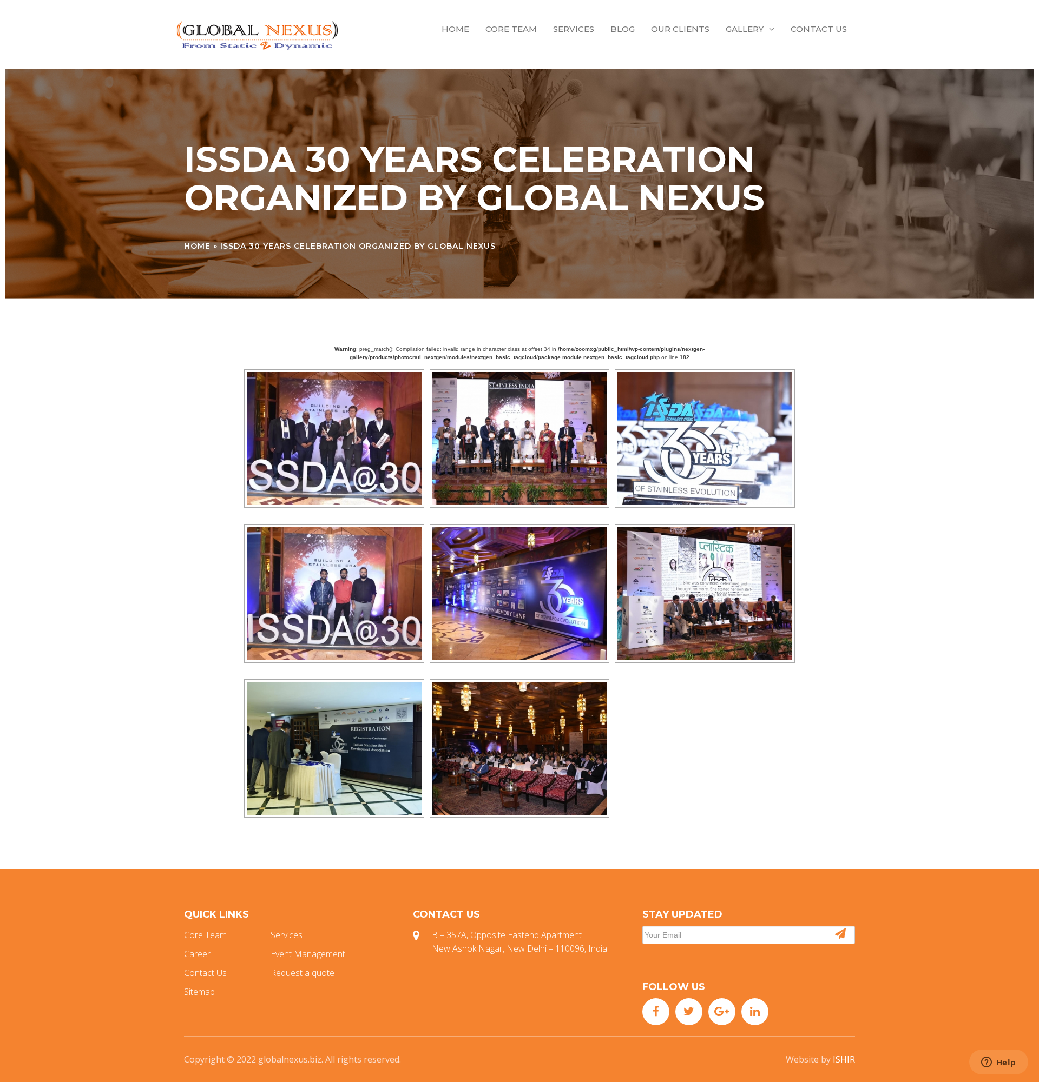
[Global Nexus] (257, 34)
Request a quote (302, 973)
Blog (622, 29)
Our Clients (680, 29)
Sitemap (199, 992)
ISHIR (844, 1059)
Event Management (308, 954)
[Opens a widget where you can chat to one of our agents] (998, 1063)
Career (197, 954)
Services (573, 29)
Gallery (745, 29)
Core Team (511, 29)
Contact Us (819, 29)
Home (455, 29)
